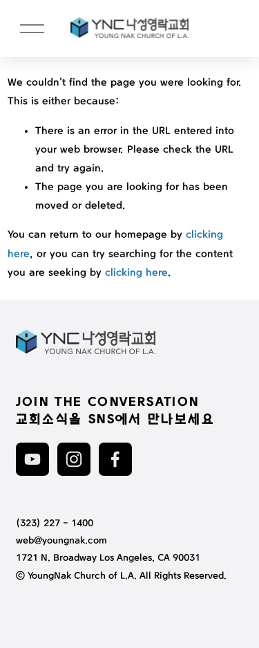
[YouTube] (32, 459)
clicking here (136, 273)
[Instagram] (73, 459)
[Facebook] (115, 459)
